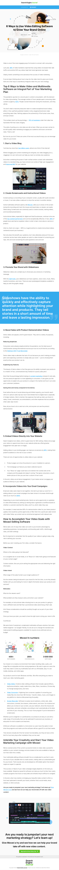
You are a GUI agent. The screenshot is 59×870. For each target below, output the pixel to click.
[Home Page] (29, 3)
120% (17, 102)
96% (51, 219)
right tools (12, 279)
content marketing (36, 376)
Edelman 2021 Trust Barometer (17, 351)
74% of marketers (34, 120)
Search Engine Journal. (22, 867)
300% (18, 495)
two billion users (23, 148)
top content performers (15, 219)
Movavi (30, 205)
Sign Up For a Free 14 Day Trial (28, 851)
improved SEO (10, 164)
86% (11, 68)
